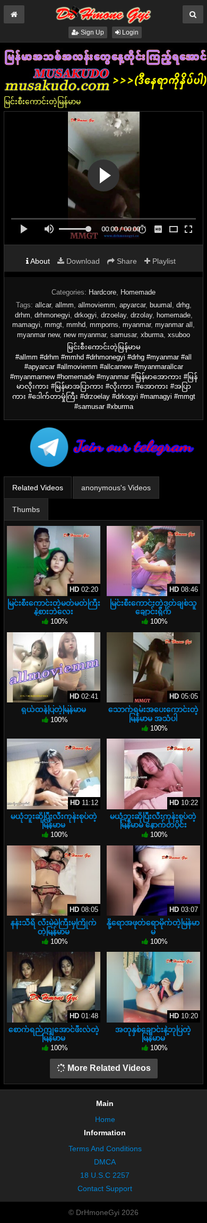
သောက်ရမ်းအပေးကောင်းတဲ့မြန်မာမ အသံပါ (153, 713)
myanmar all (174, 325)
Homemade (138, 292)
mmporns (104, 325)
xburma (152, 335)
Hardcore (102, 292)
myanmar (137, 325)
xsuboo (179, 335)
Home (105, 1119)
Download (82, 261)
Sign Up (91, 32)
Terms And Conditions (105, 1148)
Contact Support (104, 1188)
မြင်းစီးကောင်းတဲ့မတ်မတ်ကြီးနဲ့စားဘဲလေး (53, 607)
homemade (174, 315)
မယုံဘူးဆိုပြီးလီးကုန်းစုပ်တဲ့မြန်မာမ (54, 820)
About (39, 261)
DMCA (105, 1162)
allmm (64, 305)
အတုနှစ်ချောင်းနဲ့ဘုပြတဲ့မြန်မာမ (153, 1033)
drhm (22, 315)
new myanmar (85, 335)
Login (129, 32)
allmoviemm (96, 305)
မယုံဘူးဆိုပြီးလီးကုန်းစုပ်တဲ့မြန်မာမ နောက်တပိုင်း (153, 820)
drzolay (141, 315)
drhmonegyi (52, 315)
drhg (182, 305)
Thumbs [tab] (26, 509)
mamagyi (26, 325)
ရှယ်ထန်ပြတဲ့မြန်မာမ (53, 709)
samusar (123, 335)
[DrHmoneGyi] (103, 13)
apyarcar (132, 305)
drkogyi (85, 315)
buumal (161, 305)
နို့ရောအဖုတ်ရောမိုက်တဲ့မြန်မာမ (153, 926)
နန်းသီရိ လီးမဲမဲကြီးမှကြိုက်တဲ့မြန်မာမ (54, 926)
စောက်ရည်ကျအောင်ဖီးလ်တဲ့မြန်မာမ (53, 1033)
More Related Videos (108, 1068)
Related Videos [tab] (37, 487)
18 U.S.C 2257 (105, 1175)
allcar (43, 305)
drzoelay (113, 315)
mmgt (53, 325)
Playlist (163, 261)
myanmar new (38, 335)
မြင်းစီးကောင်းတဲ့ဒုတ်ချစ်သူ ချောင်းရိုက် (153, 607)
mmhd (75, 325)
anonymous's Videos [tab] (116, 487)
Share (126, 261)
